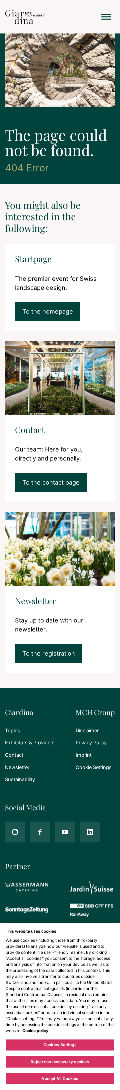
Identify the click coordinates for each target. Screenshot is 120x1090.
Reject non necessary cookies (60, 1061)
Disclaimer (87, 730)
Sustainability (20, 779)
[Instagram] (15, 832)
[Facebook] (40, 832)
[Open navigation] (106, 17)
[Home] (25, 17)
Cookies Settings (60, 1044)
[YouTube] (65, 832)
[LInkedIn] (90, 832)
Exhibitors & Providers (30, 742)
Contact (14, 755)
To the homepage (47, 311)
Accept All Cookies (59, 1078)
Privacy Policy (91, 742)
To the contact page (51, 482)
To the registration (48, 653)
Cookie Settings (94, 767)
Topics (12, 730)
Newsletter (17, 767)
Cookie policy (35, 1030)
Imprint (84, 755)
